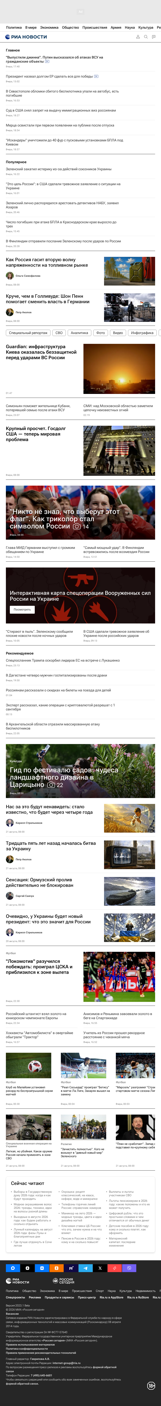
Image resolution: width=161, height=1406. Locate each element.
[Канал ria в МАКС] (13, 1268)
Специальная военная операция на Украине (29, 1145)
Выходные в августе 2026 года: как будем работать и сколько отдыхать (32, 1220)
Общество (29, 1291)
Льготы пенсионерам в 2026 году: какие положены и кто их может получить (129, 1204)
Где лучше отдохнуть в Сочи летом (33, 1243)
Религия (66, 1144)
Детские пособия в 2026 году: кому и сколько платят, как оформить (129, 1229)
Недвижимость (146, 1291)
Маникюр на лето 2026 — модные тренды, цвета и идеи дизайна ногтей (81, 1217)
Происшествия (82, 1291)
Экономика (47, 1291)
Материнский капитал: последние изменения (122, 1242)
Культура (16, 761)
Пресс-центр (87, 1297)
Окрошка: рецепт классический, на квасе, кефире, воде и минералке (79, 1195)
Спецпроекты (15, 1297)
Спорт (100, 1291)
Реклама (35, 1297)
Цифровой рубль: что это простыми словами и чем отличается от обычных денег (129, 1217)
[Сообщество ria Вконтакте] (42, 1268)
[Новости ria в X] (100, 1268)
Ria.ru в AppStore (111, 1297)
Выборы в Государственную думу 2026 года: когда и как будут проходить (33, 1195)
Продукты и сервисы (59, 1297)
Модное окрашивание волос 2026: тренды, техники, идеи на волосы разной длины (33, 1208)
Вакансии (12, 1313)
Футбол (11, 953)
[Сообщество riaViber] (129, 1268)
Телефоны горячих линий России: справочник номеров (81, 1206)
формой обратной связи (22, 1383)
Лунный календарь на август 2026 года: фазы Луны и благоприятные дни (33, 1233)
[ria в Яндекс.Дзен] (27, 1268)
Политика (12, 1291)
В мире (63, 1291)
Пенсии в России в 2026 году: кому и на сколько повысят (81, 1240)
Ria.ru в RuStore (138, 1297)
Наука (112, 1291)
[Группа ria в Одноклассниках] (56, 1268)
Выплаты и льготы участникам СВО (121, 1193)
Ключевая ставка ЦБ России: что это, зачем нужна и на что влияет (81, 1229)
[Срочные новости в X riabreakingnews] (115, 1268)
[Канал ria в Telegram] (86, 1268)
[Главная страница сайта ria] (25, 36)
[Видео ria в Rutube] (71, 1268)
